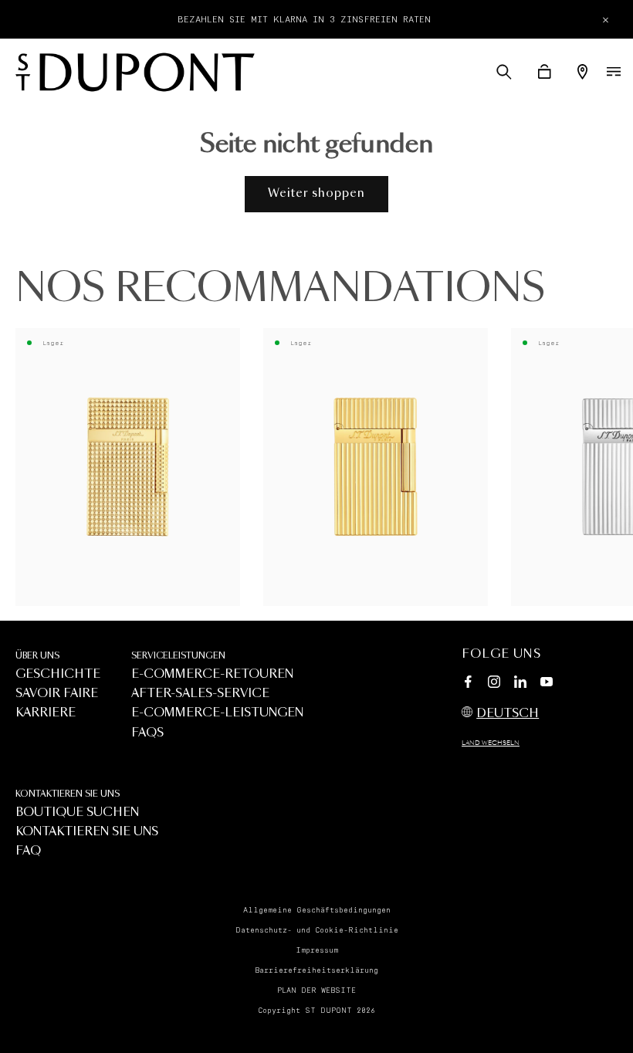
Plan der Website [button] (316, 990)
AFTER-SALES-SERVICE (200, 693)
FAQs (147, 733)
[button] (504, 72)
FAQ (28, 851)
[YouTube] (546, 682)
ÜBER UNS (37, 656)
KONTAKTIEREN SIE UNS (67, 794)
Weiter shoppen (316, 193)
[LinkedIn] (520, 684)
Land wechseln (491, 743)
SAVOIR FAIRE (56, 693)
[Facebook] (468, 684)
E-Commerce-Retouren (212, 674)
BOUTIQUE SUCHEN (77, 812)
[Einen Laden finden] (582, 72)
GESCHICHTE (57, 674)
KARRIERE (45, 713)
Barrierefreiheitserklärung (316, 970)
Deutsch (507, 713)
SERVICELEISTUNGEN (178, 656)
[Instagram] (494, 684)
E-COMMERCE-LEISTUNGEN (217, 713)
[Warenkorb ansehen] (544, 72)
